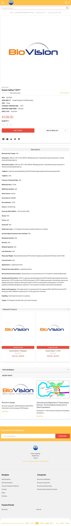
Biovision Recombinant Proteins (47, 489)
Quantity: (5, 121)
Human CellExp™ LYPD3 (53, 351)
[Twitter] (15, 139)
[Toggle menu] (2, 2)
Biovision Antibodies (43, 479)
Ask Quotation (6, 479)
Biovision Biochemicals (44, 486)
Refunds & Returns (44, 519)
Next (68, 309)
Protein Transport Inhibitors (10, 486)
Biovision (5, 509)
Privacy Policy (61, 519)
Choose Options (18, 347)
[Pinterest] (19, 139)
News (3, 492)
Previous (66, 309)
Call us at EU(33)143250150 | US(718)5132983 (35, 461)
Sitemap (4, 496)
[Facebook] (3, 139)
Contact (4, 489)
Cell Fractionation (7, 482)
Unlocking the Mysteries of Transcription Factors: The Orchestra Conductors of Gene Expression (53, 404)
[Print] (11, 139)
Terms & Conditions (10, 519)
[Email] (7, 139)
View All (38, 509)
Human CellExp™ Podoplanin (18, 351)
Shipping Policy (27, 519)
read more (5, 411)
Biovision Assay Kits (43, 482)
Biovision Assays (8, 402)
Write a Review (64, 93)
